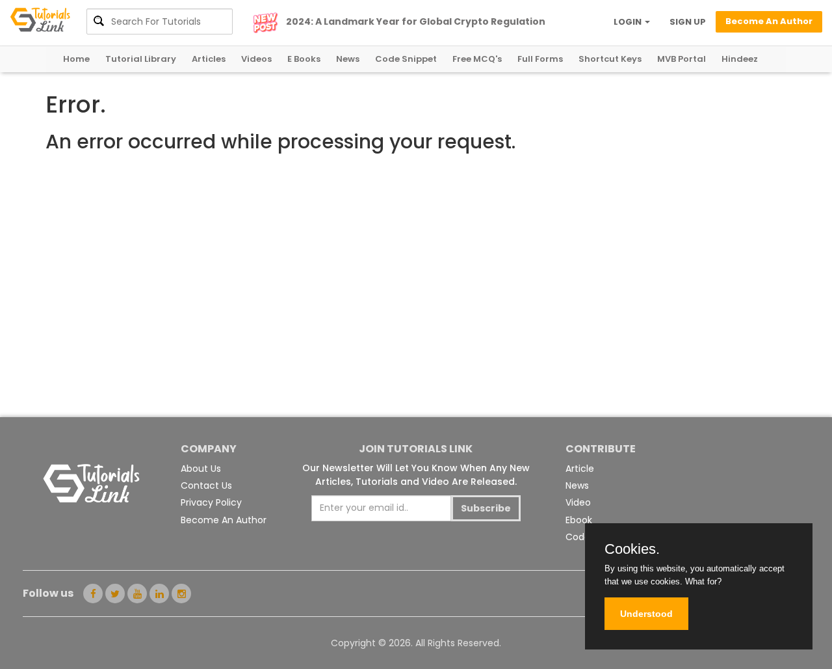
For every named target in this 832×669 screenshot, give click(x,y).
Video (578, 502)
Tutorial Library (140, 59)
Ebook (579, 519)
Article (580, 468)
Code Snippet (406, 59)
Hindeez (740, 59)
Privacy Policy (211, 502)
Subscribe (486, 508)
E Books (303, 59)
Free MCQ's (477, 59)
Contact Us (206, 485)
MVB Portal (681, 59)
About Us (201, 468)
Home (76, 59)
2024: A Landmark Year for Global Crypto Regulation (415, 21)
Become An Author (223, 519)
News (347, 59)
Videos (256, 59)
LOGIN (629, 22)
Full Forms (540, 59)
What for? (703, 581)
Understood (646, 613)
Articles (209, 59)
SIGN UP (688, 22)
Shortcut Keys (610, 59)
